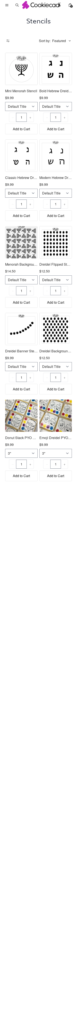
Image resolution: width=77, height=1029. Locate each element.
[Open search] (17, 5)
